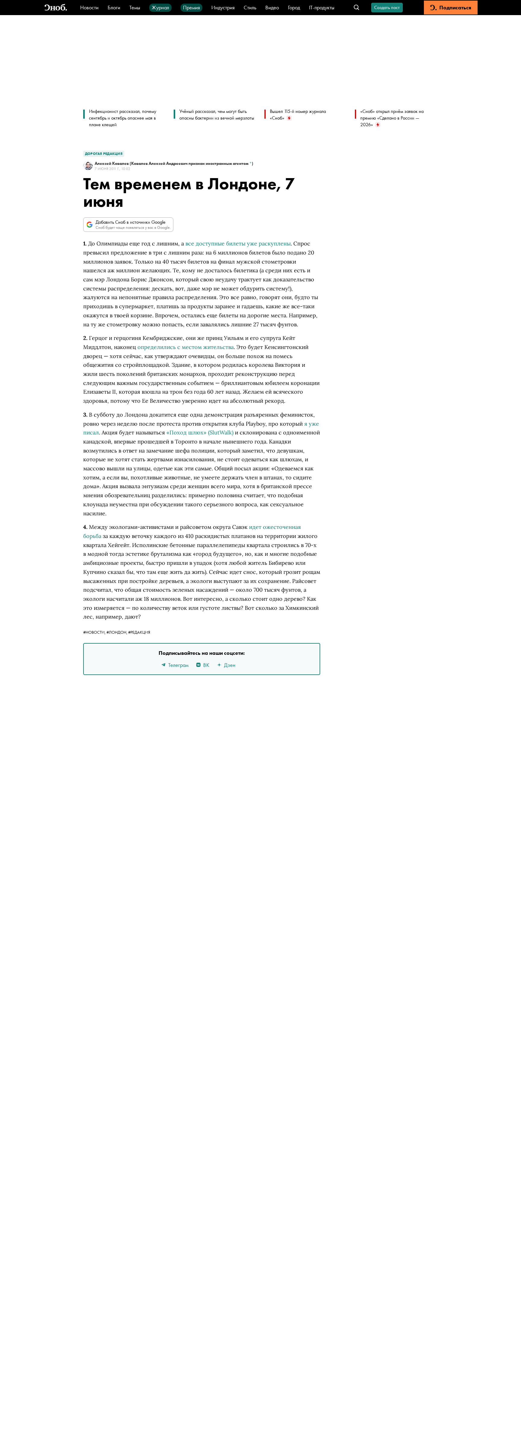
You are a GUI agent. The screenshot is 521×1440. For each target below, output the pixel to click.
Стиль (250, 7)
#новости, (94, 632)
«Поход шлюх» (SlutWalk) (199, 432)
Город (294, 7)
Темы (134, 7)
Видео (272, 7)
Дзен (229, 664)
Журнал (160, 7)
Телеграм (178, 664)
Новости (89, 7)
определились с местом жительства (185, 347)
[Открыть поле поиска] (356, 7)
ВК (206, 664)
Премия (191, 7)
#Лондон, (117, 632)
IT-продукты (321, 7)
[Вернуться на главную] (55, 7)
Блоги (114, 7)
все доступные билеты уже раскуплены (238, 243)
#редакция (139, 632)
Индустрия (223, 7)
